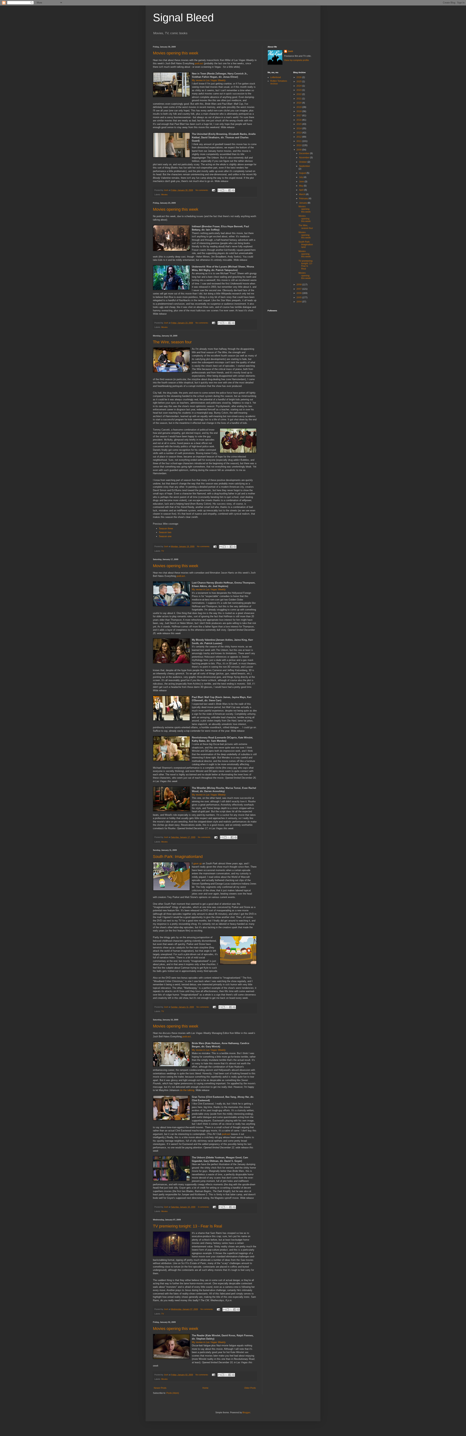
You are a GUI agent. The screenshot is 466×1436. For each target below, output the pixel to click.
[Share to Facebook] (230, 190)
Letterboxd (275, 77)
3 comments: (204, 1207)
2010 (299, 145)
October (303, 162)
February (304, 198)
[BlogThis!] (223, 190)
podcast (199, 63)
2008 (299, 284)
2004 (299, 301)
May (301, 186)
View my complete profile (296, 60)
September (304, 166)
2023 (299, 90)
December (304, 153)
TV (162, 551)
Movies (164, 194)
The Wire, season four (172, 342)
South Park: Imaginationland (178, 856)
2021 (299, 98)
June (302, 181)
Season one (165, 536)
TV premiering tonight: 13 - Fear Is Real (187, 1226)
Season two (165, 532)
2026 (299, 77)
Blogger (246, 1412)
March (302, 194)
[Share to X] (226, 190)
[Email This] (219, 190)
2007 (299, 289)
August (303, 173)
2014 (299, 128)
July (301, 177)
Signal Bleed (183, 17)
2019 (299, 107)
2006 (299, 293)
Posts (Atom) (172, 1393)
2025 (299, 81)
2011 (299, 141)
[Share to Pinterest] (233, 190)
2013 (299, 132)
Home (205, 1388)
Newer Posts (160, 1388)
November (304, 157)
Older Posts (250, 1388)
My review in (209, 80)
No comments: (202, 190)
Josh (290, 51)
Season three (166, 528)
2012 (299, 137)
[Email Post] (213, 190)
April (301, 190)
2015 (299, 124)
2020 (299, 103)
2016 (299, 120)
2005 (299, 297)
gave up (197, 863)
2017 (299, 115)
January (303, 203)
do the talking (187, 1090)
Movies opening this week (175, 53)
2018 (299, 111)
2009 (299, 149)
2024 (299, 86)
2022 (299, 94)
